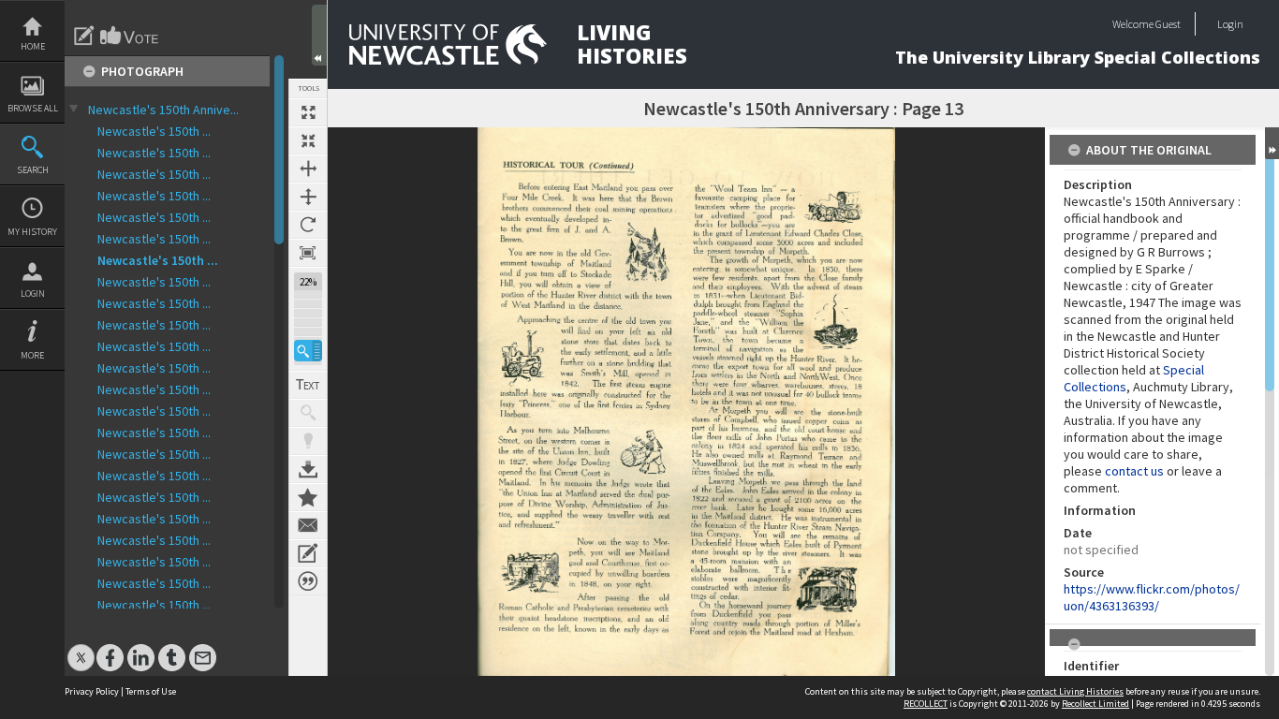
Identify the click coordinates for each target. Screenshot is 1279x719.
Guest (1168, 24)
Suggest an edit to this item (84, 35)
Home (33, 46)
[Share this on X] (81, 648)
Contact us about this (308, 525)
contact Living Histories (1075, 691)
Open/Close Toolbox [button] (319, 35)
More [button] (32, 355)
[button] (308, 350)
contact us (1134, 470)
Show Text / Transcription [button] (308, 385)
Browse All (32, 108)
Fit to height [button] (308, 197)
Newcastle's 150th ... (154, 131)
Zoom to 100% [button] (308, 253)
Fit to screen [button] (308, 140)
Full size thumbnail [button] (308, 112)
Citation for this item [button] (308, 581)
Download (308, 469)
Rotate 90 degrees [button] (308, 225)
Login (33, 293)
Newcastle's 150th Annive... (163, 109)
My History (32, 232)
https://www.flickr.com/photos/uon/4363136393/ (1152, 597)
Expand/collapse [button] (1272, 143)
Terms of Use (150, 691)
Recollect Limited (1095, 703)
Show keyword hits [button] (308, 413)
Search (33, 170)
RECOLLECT (926, 703)
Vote (130, 35)
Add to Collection (308, 497)
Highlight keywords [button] (308, 441)
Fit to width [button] (308, 168)
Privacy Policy (92, 691)
